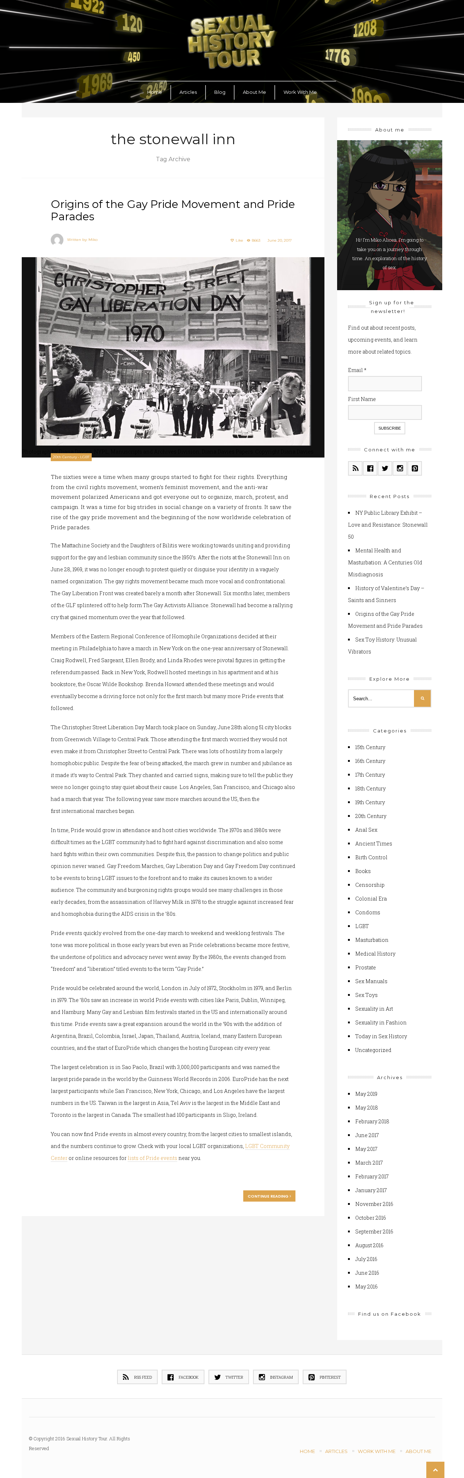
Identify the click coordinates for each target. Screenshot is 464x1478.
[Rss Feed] (355, 468)
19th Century (370, 802)
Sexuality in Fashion (381, 1022)
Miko (93, 239)
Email (357, 370)
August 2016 (369, 1245)
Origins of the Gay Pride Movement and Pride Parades (173, 210)
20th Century (65, 457)
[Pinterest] (414, 468)
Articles (188, 92)
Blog (219, 92)
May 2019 (366, 1093)
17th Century (370, 774)
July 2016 (366, 1259)
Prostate (365, 967)
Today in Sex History (381, 1036)
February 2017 (372, 1176)
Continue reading (269, 1196)
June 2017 (367, 1135)
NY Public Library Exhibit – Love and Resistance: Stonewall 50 (388, 524)
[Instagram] (400, 468)
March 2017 (369, 1162)
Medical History (375, 953)
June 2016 (367, 1272)
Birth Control (371, 857)
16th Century (370, 760)
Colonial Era (371, 898)
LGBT (85, 457)
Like (239, 240)
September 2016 (374, 1231)
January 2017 (371, 1190)
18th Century (370, 788)
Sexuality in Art (374, 1008)
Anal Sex (366, 829)
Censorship (370, 884)
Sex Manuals (371, 981)
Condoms (367, 912)
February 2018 (372, 1121)
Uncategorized (373, 1050)
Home (154, 92)
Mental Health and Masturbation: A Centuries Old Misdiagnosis (385, 562)
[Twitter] (385, 468)
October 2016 (370, 1217)
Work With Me (300, 92)
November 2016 (374, 1204)
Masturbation (372, 939)
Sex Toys (366, 994)
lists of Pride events (152, 1158)
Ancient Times (373, 843)
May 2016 (366, 1286)
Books (363, 871)
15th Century (370, 747)
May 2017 (366, 1148)
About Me (254, 92)
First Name (362, 399)
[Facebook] (370, 468)
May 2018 (366, 1107)
